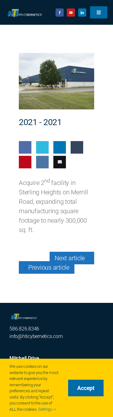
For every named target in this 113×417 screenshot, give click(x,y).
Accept (85, 388)
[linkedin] (82, 12)
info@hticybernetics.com (35, 336)
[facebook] (60, 12)
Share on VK (41, 180)
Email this (58, 180)
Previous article (48, 267)
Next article (70, 258)
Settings (45, 409)
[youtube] (71, 12)
